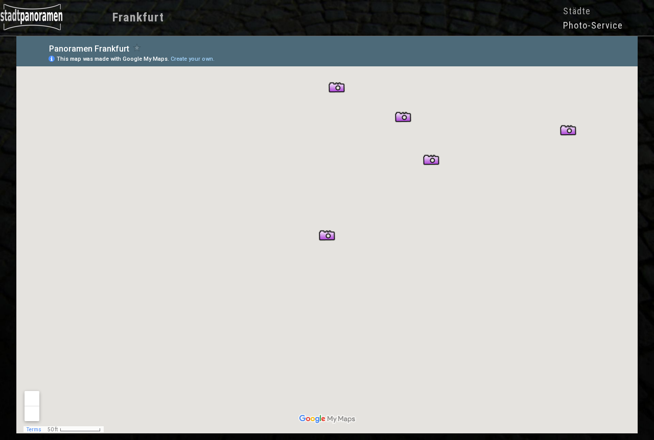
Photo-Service (593, 25)
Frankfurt (138, 17)
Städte (577, 11)
